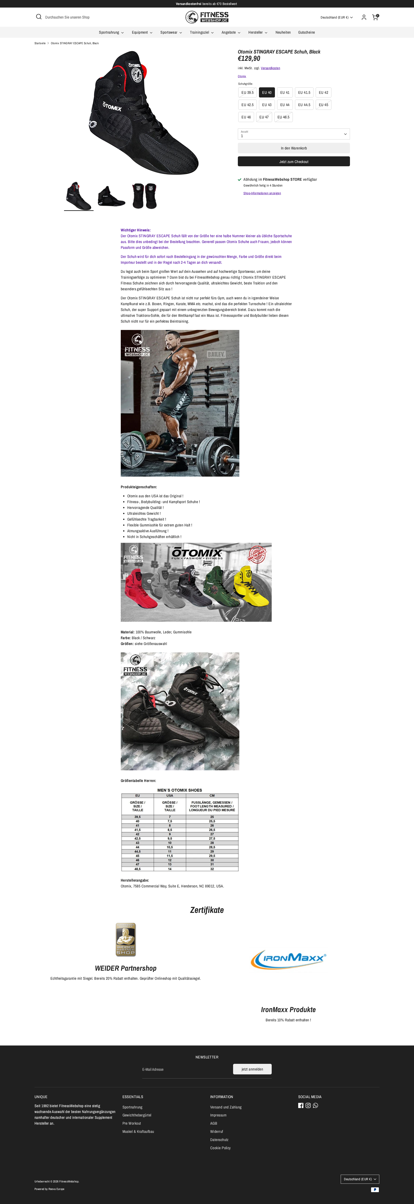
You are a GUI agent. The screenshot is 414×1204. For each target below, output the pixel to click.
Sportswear (169, 32)
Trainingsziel (200, 32)
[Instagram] (308, 1105)
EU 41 (285, 92)
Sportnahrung (109, 32)
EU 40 (266, 92)
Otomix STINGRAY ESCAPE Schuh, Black (75, 43)
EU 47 (264, 117)
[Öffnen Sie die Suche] (38, 16)
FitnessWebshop (68, 1181)
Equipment (140, 32)
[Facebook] (300, 1105)
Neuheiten (283, 32)
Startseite (40, 43)
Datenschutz (219, 1139)
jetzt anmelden (252, 1069)
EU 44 (285, 104)
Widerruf (216, 1131)
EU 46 (246, 117)
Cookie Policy (220, 1148)
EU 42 (323, 92)
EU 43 (266, 104)
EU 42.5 (248, 104)
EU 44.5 (304, 104)
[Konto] (364, 17)
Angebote (229, 32)
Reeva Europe (56, 1189)
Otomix (242, 76)
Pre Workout (131, 1123)
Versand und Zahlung (226, 1107)
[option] (144, 115)
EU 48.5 (284, 117)
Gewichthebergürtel (136, 1115)
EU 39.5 (248, 92)
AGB (213, 1123)
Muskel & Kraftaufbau (138, 1131)
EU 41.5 (304, 92)
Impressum (218, 1115)
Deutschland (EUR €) (334, 17)
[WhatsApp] (315, 1105)
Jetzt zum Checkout (293, 161)
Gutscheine (306, 32)
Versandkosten (270, 68)
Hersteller (256, 32)
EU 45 (323, 104)
